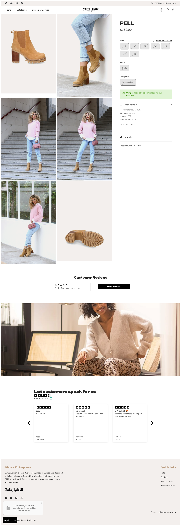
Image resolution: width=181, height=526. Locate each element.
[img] (92, 395)
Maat (122, 40)
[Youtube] (11, 3)
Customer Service (40, 9)
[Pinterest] (21, 3)
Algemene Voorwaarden (167, 512)
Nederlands (169, 3)
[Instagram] (16, 3)
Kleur (122, 62)
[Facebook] (6, 3)
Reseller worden (168, 485)
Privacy (153, 512)
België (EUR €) (156, 3)
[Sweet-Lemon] (91, 10)
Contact (164, 477)
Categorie (124, 76)
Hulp (163, 473)
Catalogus (22, 9)
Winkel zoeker (167, 481)
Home (8, 9)
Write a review (114, 286)
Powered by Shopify (28, 520)
